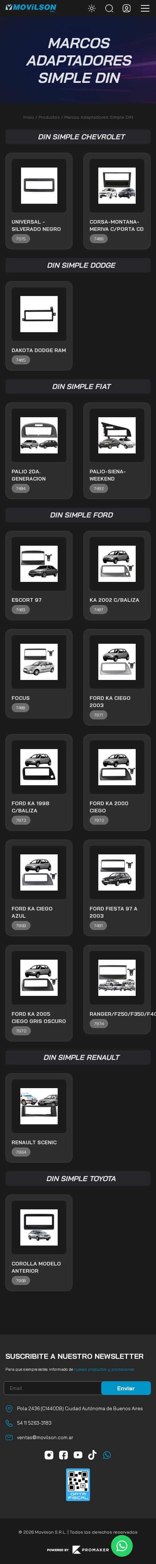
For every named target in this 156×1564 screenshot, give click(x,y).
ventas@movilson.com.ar (45, 1437)
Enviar (126, 1388)
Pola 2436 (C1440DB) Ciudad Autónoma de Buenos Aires (80, 1408)
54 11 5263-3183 (34, 1423)
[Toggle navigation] (143, 8)
